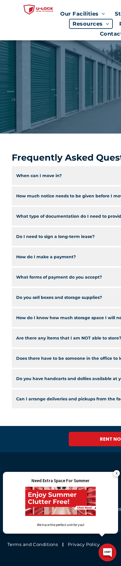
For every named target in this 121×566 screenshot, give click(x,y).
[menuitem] (84, 14)
